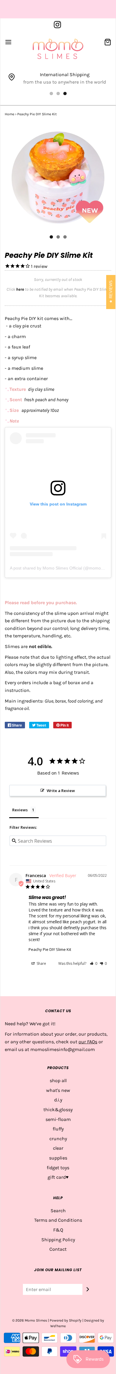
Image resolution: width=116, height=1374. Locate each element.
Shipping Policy (58, 1239)
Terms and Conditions (58, 1220)
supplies (58, 1158)
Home (9, 114)
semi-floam (58, 1119)
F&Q (58, 1230)
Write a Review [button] (61, 790)
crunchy (58, 1138)
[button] (93, 963)
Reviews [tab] (20, 809)
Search (58, 1210)
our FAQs (88, 1042)
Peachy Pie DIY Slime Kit (50, 949)
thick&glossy (58, 1109)
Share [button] (41, 963)
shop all (58, 1080)
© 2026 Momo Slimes (29, 1320)
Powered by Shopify (65, 1320)
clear (58, 1148)
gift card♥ (58, 1177)
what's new (58, 1090)
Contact (58, 1249)
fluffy (58, 1129)
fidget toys (58, 1167)
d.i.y (58, 1100)
